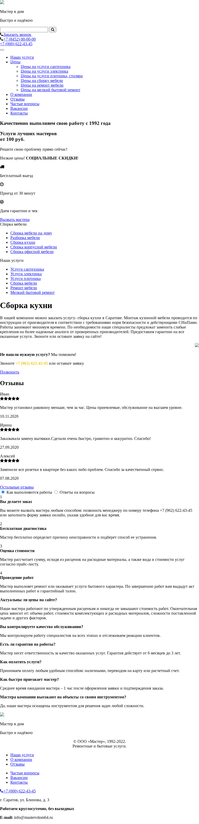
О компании (21, 94)
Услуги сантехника (27, 269)
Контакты (19, 113)
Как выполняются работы (29, 492)
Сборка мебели (23, 283)
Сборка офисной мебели (32, 251)
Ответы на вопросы (77, 492)
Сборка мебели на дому (31, 233)
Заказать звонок (17, 34)
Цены (15, 62)
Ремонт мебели (23, 288)
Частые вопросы (24, 104)
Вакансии (19, 108)
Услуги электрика (26, 274)
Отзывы (17, 99)
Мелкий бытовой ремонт (32, 292)
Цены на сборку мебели (42, 80)
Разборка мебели (25, 237)
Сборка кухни (22, 242)
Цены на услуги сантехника (45, 66)
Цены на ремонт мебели (42, 85)
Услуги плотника (25, 278)
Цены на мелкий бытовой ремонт (50, 90)
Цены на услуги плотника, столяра (52, 76)
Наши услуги (22, 57)
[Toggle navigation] (2, 50)
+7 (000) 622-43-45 (16, 44)
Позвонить (9, 372)
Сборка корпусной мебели (33, 247)
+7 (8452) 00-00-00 (19, 39)
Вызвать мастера (15, 219)
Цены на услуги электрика (44, 71)
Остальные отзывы (17, 487)
